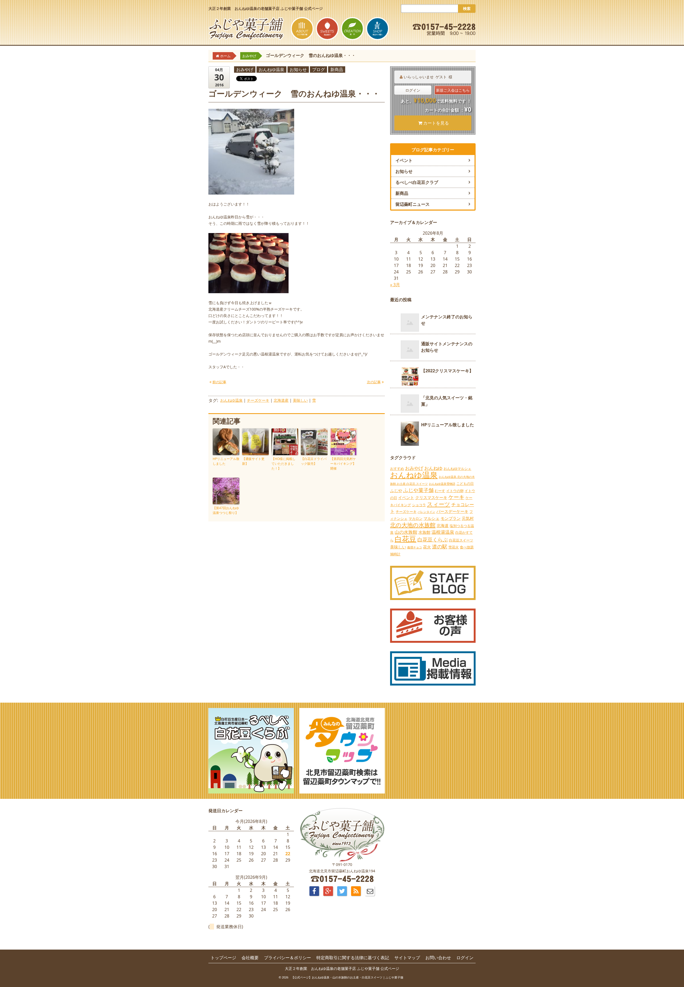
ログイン (412, 90)
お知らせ (298, 69)
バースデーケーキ (452, 511)
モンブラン (451, 518)
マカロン (415, 518)
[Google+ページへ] (328, 891)
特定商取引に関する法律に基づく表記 (352, 958)
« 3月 (395, 285)
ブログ (318, 69)
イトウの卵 (455, 490)
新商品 (336, 69)
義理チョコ (414, 547)
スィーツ (438, 504)
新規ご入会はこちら (453, 90)
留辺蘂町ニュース (412, 204)
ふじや (396, 490)
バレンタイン (426, 512)
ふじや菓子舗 (418, 490)
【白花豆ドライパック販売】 (314, 461)
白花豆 (405, 539)
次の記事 (374, 382)
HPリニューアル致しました (226, 461)
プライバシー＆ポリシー (287, 958)
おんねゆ (433, 468)
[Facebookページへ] (314, 891)
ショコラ (419, 504)
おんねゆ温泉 (271, 69)
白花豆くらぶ (432, 539)
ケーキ (456, 497)
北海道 (443, 525)
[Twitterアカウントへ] (342, 891)
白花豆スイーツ (461, 540)
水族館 (424, 532)
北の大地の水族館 (413, 525)
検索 (467, 8)
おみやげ (244, 69)
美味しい (300, 400)
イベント (404, 160)
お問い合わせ (438, 958)
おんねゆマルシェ (457, 468)
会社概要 (250, 958)
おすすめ (397, 468)
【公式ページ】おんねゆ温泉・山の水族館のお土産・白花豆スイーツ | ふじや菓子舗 (347, 977)
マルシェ (431, 518)
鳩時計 (395, 554)
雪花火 (453, 547)
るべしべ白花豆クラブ (416, 182)
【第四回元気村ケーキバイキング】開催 (343, 463)
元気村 (468, 518)
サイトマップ (407, 958)
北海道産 (281, 400)
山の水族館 (406, 532)
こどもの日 (465, 483)
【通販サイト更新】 (253, 461)
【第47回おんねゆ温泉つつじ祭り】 (226, 510)
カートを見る (436, 123)
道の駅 (439, 546)
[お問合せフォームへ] (370, 891)
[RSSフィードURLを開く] (356, 891)
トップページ (223, 958)
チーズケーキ (258, 400)
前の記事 (219, 382)
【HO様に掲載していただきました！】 (283, 463)
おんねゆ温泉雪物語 (442, 484)
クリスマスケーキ (431, 497)
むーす (440, 490)
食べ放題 (467, 547)
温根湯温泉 (443, 532)
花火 (427, 546)
